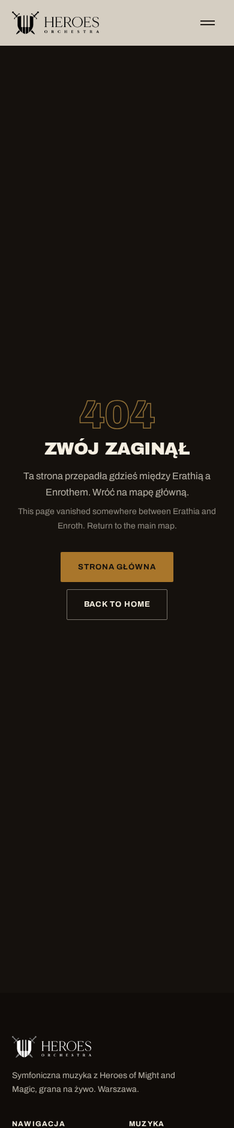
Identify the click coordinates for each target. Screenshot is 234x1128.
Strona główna (117, 567)
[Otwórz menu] (207, 22)
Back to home (117, 604)
